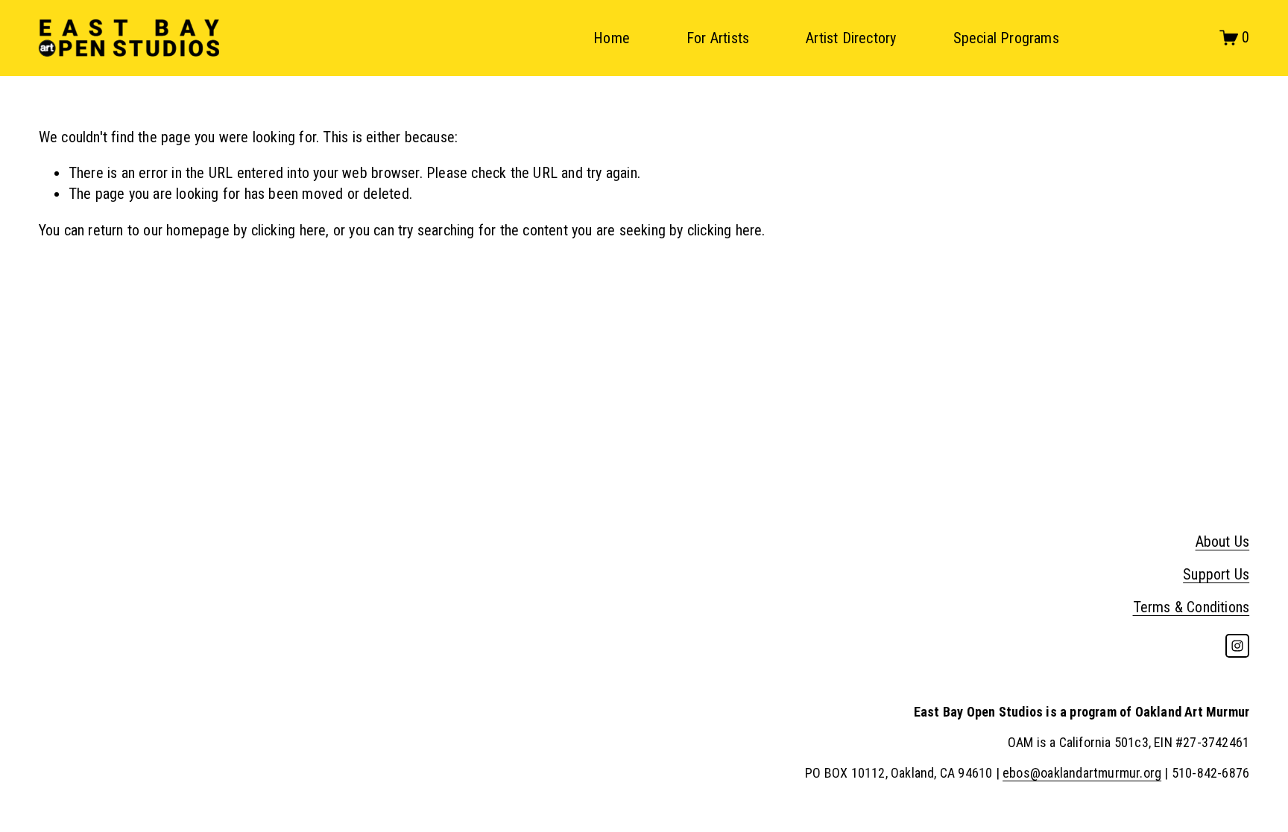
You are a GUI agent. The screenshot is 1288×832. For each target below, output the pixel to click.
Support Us (1216, 574)
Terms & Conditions (1191, 607)
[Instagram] (1237, 646)
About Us (1223, 541)
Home (611, 38)
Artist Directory (851, 38)
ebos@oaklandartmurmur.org (1082, 773)
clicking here (288, 230)
